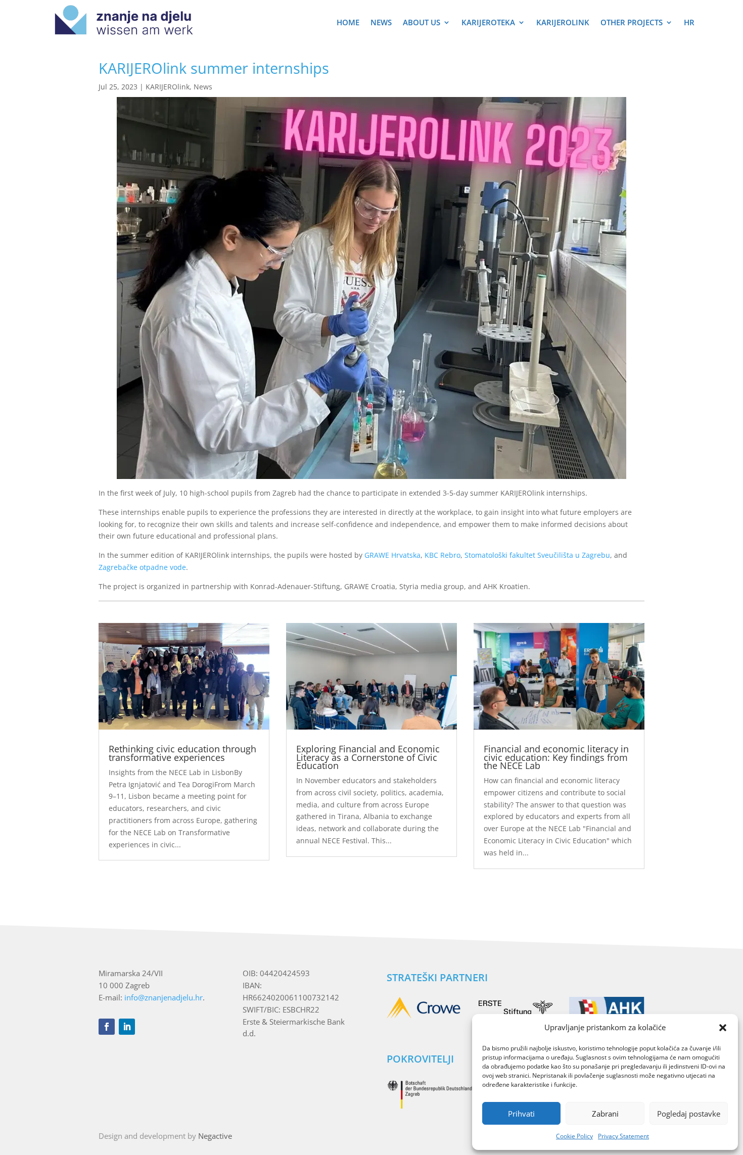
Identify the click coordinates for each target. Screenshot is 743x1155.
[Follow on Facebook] (107, 1027)
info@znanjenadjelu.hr (163, 997)
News (381, 23)
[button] (723, 1028)
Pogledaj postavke (688, 1114)
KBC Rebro (442, 555)
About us (421, 23)
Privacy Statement (623, 1136)
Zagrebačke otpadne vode (142, 567)
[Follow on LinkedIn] (127, 1027)
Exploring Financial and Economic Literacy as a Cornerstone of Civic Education (368, 757)
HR (689, 23)
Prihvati (521, 1114)
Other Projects (631, 23)
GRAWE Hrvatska (392, 555)
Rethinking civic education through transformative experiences (182, 753)
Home (348, 23)
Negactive (215, 1136)
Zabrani (605, 1114)
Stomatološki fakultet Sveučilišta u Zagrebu (537, 555)
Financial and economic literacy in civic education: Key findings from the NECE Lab (556, 757)
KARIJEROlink (562, 23)
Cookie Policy (574, 1136)
